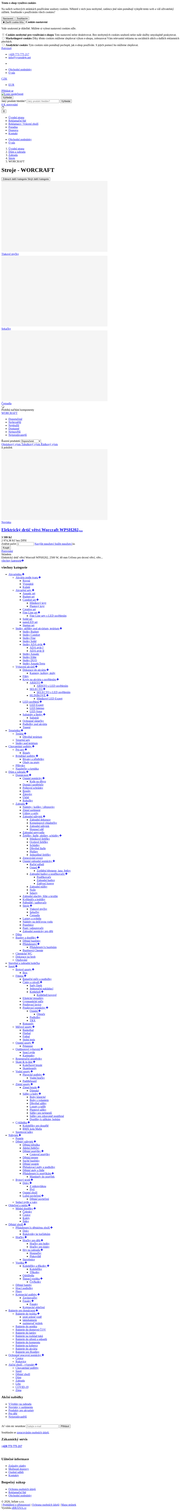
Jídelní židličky (31, 1147)
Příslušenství (30, 943)
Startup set (28, 625)
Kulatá (26, 587)
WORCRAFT (9, 412)
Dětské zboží (16, 1224)
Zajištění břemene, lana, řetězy (54, 870)
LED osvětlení (31, 701)
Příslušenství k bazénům (43, 947)
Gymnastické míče (33, 1001)
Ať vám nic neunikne (13, 1426)
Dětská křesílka (31, 1144)
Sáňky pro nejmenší (41, 1112)
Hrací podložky (24, 1288)
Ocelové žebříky (39, 841)
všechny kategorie (11, 560)
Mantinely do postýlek (42, 1176)
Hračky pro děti (32, 1240)
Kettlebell (35, 991)
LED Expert (36, 704)
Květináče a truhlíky (34, 899)
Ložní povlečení (32, 1195)
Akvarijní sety (24, 590)
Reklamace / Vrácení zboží (23, 123)
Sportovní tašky (24, 1132)
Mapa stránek (68, 1504)
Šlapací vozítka (31, 1278)
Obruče (41, 1014)
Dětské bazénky (31, 940)
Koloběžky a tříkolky (35, 1265)
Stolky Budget (31, 631)
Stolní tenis (29, 1039)
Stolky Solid (29, 641)
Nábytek (13, 1135)
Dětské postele (31, 1163)
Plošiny (34, 851)
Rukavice (21, 1361)
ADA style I (36, 647)
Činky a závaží (31, 982)
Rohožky (28, 800)
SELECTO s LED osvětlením (53, 692)
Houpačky (35, 1253)
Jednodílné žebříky (40, 854)
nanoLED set (30, 622)
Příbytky (20, 765)
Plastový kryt (37, 606)
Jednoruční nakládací (41, 988)
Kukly (26, 1218)
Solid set (27, 618)
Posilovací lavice (32, 1004)
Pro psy (20, 749)
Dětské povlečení (39, 1198)
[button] (4, 78)
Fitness (20, 975)
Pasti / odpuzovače (33, 928)
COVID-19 (22, 1386)
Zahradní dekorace (40, 819)
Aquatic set (29, 593)
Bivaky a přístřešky (33, 759)
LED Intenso (37, 708)
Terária (20, 733)
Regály (27, 791)
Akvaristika (15, 574)
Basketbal (28, 1030)
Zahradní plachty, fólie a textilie (40, 896)
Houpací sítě (37, 829)
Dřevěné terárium (32, 736)
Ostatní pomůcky (32, 778)
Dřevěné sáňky (38, 1103)
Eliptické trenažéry (33, 998)
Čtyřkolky (35, 1281)
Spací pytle (29, 1052)
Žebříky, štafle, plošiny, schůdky (41, 835)
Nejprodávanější (17, 1416)
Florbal (27, 1033)
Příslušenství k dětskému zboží (33, 1227)
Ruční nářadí (37, 864)
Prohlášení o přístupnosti (16, 1504)
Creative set (29, 609)
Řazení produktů (11, 440)
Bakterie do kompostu (28, 1342)
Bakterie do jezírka (26, 1313)
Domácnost (22, 775)
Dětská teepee (30, 1157)
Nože (33, 889)
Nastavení (8, 18)
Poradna (13, 127)
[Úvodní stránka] (12, 93)
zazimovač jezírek (33, 1323)
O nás (11, 72)
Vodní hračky (37, 1077)
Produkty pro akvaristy (21, 1410)
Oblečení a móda (18, 1205)
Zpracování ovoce (33, 857)
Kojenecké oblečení (34, 1307)
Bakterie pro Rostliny (27, 1351)
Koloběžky (36, 1269)
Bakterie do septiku (26, 1326)
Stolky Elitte (29, 657)
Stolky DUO (30, 660)
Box (25, 972)
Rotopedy (28, 1023)
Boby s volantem (39, 1100)
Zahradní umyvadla (33, 832)
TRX (33, 1020)
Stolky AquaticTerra (34, 663)
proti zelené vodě (32, 1316)
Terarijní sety (23, 740)
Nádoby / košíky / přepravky (39, 806)
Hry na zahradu (32, 1249)
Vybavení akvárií (25, 666)
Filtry (26, 676)
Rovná (26, 580)
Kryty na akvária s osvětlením (40, 679)
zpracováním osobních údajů (33, 1432)
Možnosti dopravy (18, 1468)
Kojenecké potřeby (26, 1294)
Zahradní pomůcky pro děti (38, 931)
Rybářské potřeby (26, 755)
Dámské (34, 1090)
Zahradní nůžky (38, 886)
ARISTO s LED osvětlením (52, 685)
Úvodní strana (16, 117)
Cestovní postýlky (40, 1154)
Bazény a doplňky (26, 937)
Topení (26, 727)
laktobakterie (30, 1320)
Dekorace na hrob (26, 956)
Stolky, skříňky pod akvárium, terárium (38, 628)
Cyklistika (22, 1122)
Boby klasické (38, 1096)
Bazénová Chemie (33, 950)
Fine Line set (30, 612)
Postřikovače (44, 877)
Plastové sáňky (38, 1109)
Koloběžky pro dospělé (36, 1125)
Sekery (33, 892)
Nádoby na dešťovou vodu (38, 921)
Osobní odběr (16, 1472)
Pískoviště (35, 1256)
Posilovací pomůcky (34, 1007)
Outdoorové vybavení (28, 1049)
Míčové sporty (24, 1026)
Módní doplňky (25, 1208)
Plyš (32, 1189)
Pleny (19, 1291)
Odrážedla (28, 1275)
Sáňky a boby (31, 1093)
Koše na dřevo (38, 781)
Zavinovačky (30, 1297)
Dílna (19, 934)
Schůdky (35, 845)
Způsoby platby (17, 1465)
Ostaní (34, 867)
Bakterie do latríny (26, 1332)
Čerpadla (35, 915)
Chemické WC (24, 953)
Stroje (26, 905)
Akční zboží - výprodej (21, 1364)
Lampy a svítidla (32, 918)
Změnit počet (8, 543)
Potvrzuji (6, 48)
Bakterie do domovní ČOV (31, 1329)
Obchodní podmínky (20, 69)
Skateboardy (30, 1068)
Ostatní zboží (30, 1192)
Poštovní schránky (33, 787)
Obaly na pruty (31, 762)
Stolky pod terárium (27, 743)
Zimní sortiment (31, 810)
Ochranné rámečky (33, 720)
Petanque (28, 1045)
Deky (26, 1183)
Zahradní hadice (46, 880)
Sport (11, 966)
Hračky (20, 1237)
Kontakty (13, 1475)
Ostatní (34, 1010)
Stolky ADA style (33, 644)
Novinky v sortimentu (20, 1407)
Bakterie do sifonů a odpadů (31, 1339)
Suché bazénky (31, 1160)
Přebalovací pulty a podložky (39, 1167)
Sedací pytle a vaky (26, 1202)
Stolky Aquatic (31, 653)
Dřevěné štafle (38, 848)
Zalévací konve (45, 883)
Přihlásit (65, 1426)
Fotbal (26, 1036)
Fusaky (27, 1300)
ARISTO (35, 682)
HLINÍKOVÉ (38, 695)
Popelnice (28, 924)
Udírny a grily (30, 813)
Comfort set (29, 599)
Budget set (28, 596)
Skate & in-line (24, 1061)
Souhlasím (22, 18)
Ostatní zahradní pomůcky (38, 861)
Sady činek (36, 985)
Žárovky (27, 794)
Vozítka (20, 1262)
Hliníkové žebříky (40, 838)
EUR (11, 84)
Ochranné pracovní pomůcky (25, 1355)
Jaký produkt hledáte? (13, 101)
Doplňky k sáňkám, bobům (45, 1119)
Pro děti (12, 1413)
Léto (18, 1383)
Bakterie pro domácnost (22, 1310)
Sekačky (34, 912)
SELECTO (36, 689)
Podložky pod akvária (35, 724)
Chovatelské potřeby (20, 746)
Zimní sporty (23, 1084)
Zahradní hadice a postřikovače (47, 873)
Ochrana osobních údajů (22, 1489)
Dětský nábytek (25, 1141)
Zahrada (20, 803)
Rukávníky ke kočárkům (36, 1234)
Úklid (26, 797)
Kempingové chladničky (43, 822)
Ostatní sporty (24, 1042)
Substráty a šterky (33, 714)
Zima (18, 1390)
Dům (18, 1377)
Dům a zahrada (17, 771)
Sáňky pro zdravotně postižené (47, 1116)
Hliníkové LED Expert (49, 698)
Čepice (26, 1214)
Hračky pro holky (39, 1243)
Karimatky (28, 1055)
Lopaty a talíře (38, 1106)
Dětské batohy (24, 1284)
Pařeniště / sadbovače (34, 902)
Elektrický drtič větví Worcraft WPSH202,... (42, 529)
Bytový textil (23, 1179)
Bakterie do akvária (26, 1348)
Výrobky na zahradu (19, 1403)
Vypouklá (28, 583)
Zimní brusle (30, 1087)
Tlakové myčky (38, 908)
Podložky (35, 1017)
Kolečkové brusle (32, 1065)
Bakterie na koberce (27, 1345)
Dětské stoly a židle (33, 1170)
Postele (20, 1138)
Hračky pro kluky (39, 1246)
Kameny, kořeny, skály (42, 673)
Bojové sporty (24, 969)
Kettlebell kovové (47, 994)
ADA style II (37, 650)
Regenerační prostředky (29, 1058)
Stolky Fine (29, 638)
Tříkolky (34, 1272)
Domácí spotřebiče (33, 784)
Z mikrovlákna (38, 1186)
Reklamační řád (17, 120)
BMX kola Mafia (32, 1128)
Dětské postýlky (32, 1151)
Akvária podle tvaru (27, 577)
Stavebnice (29, 1259)
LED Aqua (36, 711)
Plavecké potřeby (33, 1074)
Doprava (13, 130)
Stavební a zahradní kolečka (24, 963)
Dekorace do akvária (34, 669)
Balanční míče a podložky (37, 979)
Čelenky (27, 1211)
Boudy (26, 752)
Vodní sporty (23, 1071)
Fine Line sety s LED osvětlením (48, 615)
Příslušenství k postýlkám (37, 1173)
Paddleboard (30, 1081)
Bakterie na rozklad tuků (29, 1335)
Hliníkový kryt (38, 602)
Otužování (21, 959)
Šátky (26, 1221)
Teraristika (14, 730)
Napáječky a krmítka (27, 768)
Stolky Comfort (31, 634)
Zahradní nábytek (33, 816)
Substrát (34, 717)
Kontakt (12, 133)
